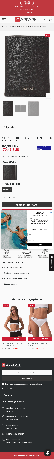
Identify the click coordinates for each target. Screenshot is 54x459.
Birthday (29, 238)
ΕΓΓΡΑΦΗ (40, 244)
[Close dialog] (51, 211)
